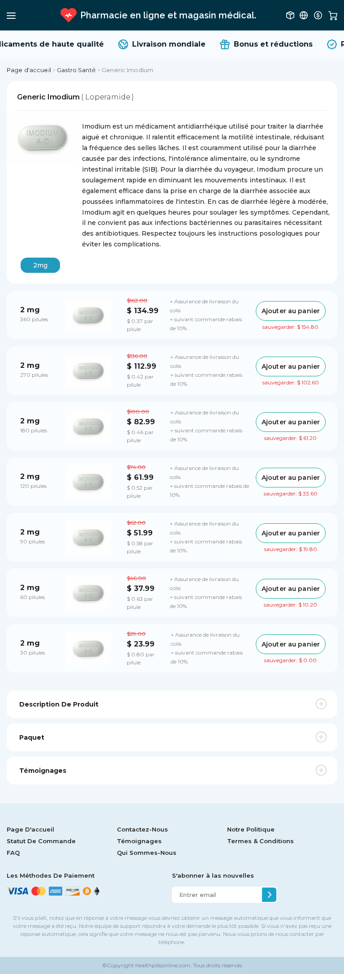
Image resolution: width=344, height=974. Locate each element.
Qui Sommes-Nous (146, 852)
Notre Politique (251, 829)
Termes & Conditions (260, 841)
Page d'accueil (29, 69)
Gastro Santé (76, 69)
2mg (40, 265)
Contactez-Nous (142, 829)
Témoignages (139, 841)
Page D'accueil (30, 829)
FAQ (13, 852)
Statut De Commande (41, 841)
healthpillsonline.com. (163, 965)
